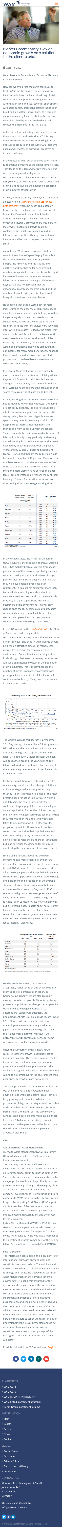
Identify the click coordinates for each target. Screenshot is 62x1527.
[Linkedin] (13, 1517)
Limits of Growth (39, 629)
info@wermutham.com (14, 1507)
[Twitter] (4, 1517)
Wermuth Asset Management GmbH (19, 1524)
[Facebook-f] (8, 1517)
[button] (56, 3)
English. (52, 1347)
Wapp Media (41, 1524)
